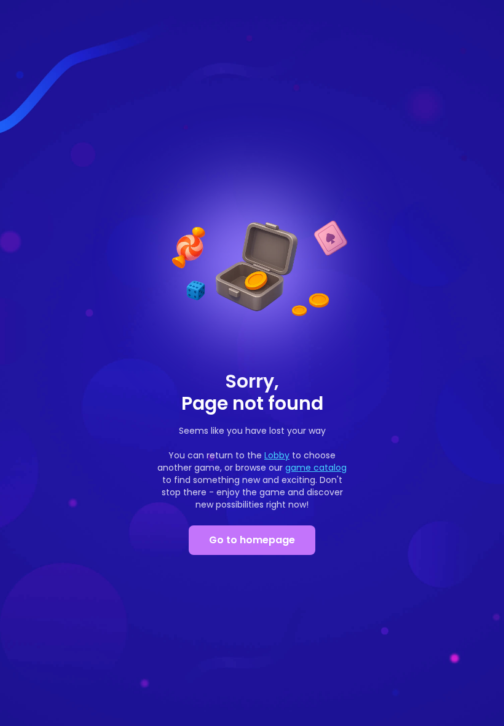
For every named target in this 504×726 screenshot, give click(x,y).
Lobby (276, 455)
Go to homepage (252, 540)
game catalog (316, 467)
